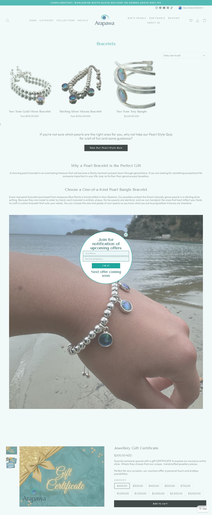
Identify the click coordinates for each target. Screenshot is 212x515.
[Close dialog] (126, 235)
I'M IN (106, 265)
